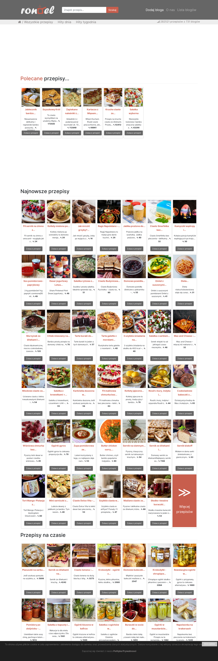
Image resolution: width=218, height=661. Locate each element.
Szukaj (112, 9)
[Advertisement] (109, 50)
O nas (170, 10)
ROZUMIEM (209, 644)
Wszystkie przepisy (38, 22)
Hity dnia (64, 22)
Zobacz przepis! (31, 133)
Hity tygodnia (86, 22)
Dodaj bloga (155, 10)
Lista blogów (186, 10)
